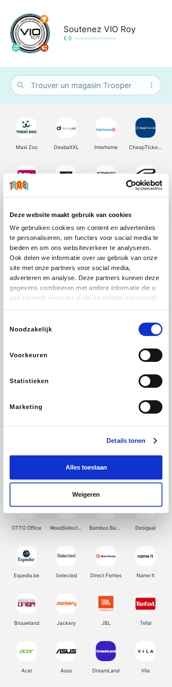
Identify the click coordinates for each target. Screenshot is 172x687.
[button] (26, 133)
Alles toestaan (86, 467)
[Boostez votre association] (44, 47)
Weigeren (86, 494)
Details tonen (125, 440)
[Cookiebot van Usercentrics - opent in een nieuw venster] (125, 185)
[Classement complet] (44, 19)
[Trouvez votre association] (16, 47)
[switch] (150, 355)
